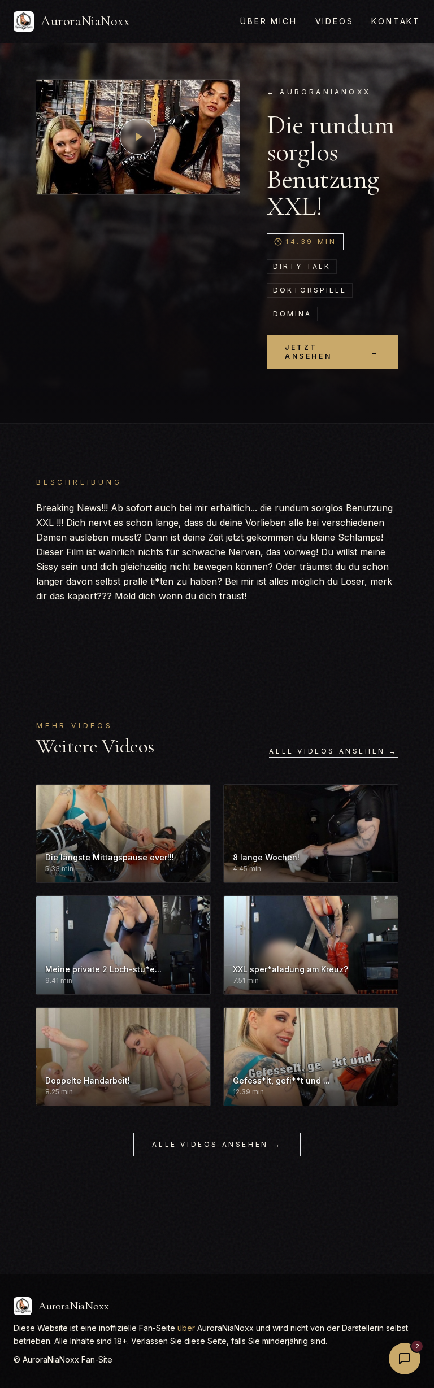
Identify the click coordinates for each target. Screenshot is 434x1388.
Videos (334, 21)
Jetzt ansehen (332, 351)
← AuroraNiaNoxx (319, 92)
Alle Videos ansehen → (333, 751)
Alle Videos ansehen (216, 1144)
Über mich (268, 21)
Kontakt (395, 21)
